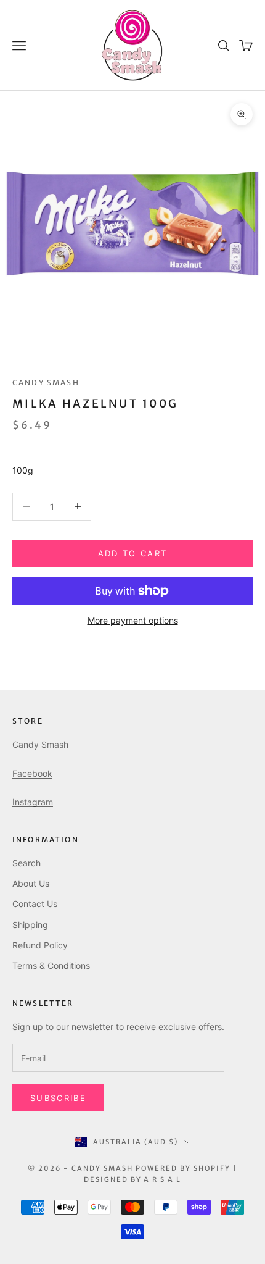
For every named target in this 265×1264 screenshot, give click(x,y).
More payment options (133, 620)
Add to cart (133, 553)
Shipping (30, 924)
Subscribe (58, 1098)
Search (26, 863)
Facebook (32, 773)
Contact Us (34, 903)
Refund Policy (40, 945)
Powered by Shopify (183, 1168)
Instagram (32, 802)
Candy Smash (46, 382)
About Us (30, 883)
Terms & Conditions (51, 965)
